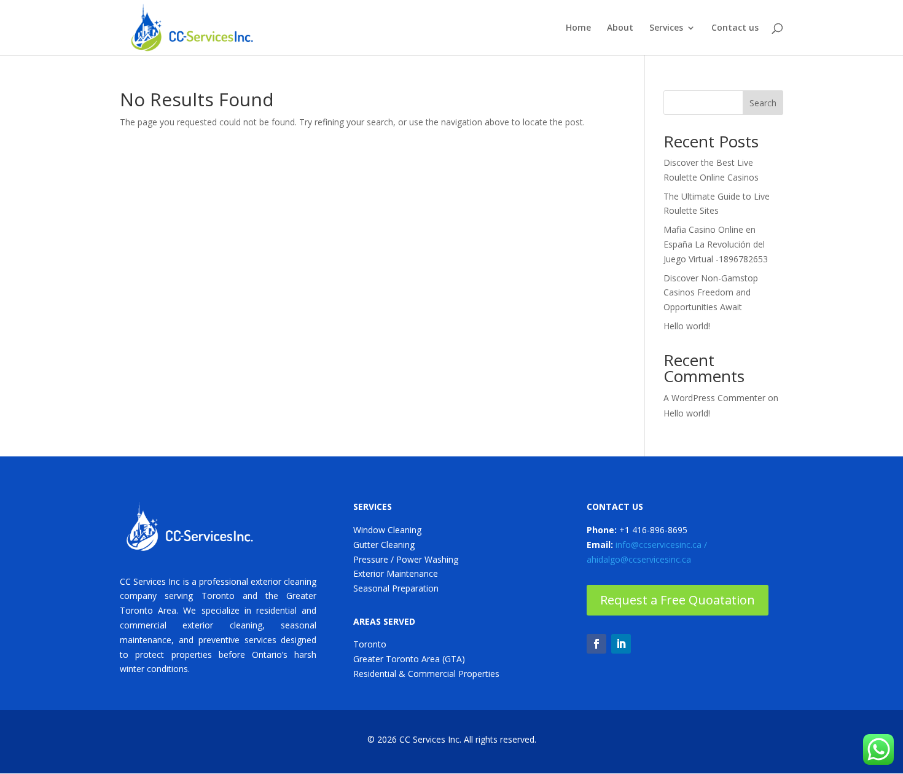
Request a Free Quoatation (677, 600)
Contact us (735, 28)
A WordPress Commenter (714, 398)
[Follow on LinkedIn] (621, 644)
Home (578, 28)
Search (762, 103)
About (620, 28)
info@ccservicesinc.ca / (661, 544)
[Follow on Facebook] (596, 644)
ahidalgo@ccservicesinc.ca (639, 559)
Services (666, 28)
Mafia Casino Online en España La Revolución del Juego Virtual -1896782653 (715, 244)
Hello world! (686, 326)
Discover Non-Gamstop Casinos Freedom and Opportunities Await (710, 292)
